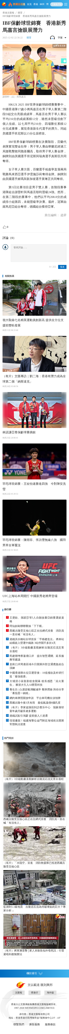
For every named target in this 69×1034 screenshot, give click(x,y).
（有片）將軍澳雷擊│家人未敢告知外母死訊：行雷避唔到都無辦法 (33, 952)
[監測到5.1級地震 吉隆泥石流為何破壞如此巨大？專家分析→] (34, 887)
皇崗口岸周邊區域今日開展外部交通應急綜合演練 (37, 666)
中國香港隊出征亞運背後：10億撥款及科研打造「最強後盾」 (37, 674)
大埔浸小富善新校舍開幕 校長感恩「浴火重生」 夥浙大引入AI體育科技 (37, 683)
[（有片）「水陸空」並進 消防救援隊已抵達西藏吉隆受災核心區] (34, 843)
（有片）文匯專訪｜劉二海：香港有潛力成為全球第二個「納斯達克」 (34, 379)
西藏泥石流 (19, 4)
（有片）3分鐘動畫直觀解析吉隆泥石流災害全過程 (37, 649)
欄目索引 (31, 973)
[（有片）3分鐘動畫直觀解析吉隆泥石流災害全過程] (34, 759)
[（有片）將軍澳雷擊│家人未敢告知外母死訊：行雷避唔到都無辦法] (34, 931)
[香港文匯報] (4, 4)
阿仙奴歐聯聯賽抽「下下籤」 (27, 626)
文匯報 (18, 992)
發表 (62, 267)
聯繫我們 (18, 1024)
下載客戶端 (57, 4)
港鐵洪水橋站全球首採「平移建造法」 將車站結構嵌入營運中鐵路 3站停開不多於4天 (37, 641)
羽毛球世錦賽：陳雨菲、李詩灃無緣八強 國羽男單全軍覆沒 (34, 542)
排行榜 (7, 609)
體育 (20, 13)
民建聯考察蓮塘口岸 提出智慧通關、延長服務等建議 (37, 657)
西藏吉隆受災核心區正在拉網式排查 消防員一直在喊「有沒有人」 (37, 632)
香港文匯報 (8, 13)
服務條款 (50, 1024)
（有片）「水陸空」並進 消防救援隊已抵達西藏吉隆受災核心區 (34, 864)
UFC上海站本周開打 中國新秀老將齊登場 (30, 596)
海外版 (50, 992)
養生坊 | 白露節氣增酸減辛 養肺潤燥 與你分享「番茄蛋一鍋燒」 (37, 691)
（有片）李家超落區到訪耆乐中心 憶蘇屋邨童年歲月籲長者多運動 (37, 709)
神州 (42, 4)
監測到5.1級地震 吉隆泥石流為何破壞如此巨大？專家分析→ (34, 908)
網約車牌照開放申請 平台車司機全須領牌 (35, 698)
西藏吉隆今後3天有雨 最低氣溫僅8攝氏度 (35, 702)
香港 (35, 4)
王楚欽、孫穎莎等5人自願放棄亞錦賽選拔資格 (37, 619)
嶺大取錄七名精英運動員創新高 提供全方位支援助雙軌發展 (33, 322)
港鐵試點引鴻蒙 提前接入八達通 (29, 715)
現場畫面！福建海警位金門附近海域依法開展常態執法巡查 (37, 722)
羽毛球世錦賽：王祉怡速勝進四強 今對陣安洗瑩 (34, 486)
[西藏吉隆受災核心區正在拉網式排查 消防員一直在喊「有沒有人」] (34, 799)
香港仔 (34, 992)
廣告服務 (34, 1024)
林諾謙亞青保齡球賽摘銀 (19, 432)
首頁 (29, 4)
